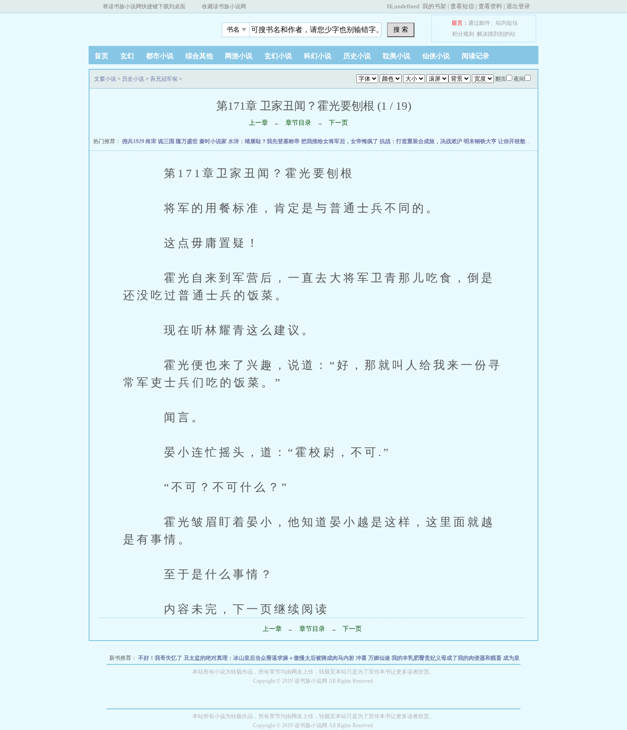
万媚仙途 (380, 658)
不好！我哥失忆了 (161, 658)
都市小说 (160, 56)
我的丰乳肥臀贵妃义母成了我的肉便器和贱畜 (447, 658)
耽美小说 (396, 56)
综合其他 (199, 56)
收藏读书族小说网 (224, 6)
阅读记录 (475, 56)
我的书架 (434, 6)
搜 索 (400, 29)
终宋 (152, 141)
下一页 (338, 122)
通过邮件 (479, 23)
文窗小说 (146, 27)
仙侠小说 (436, 56)
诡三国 (167, 141)
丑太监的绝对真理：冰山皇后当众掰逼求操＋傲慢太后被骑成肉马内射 (270, 658)
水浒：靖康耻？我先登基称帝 (264, 141)
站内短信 (507, 23)
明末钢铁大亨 (481, 141)
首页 (101, 56)
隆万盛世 (187, 141)
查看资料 (490, 6)
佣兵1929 (134, 141)
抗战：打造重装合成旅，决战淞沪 (422, 141)
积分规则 (463, 34)
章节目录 (298, 122)
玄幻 (127, 56)
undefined (407, 6)
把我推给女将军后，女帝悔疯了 (340, 141)
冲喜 (362, 658)
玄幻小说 (278, 56)
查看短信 (462, 6)
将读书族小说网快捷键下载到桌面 (144, 6)
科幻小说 (317, 56)
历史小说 (357, 56)
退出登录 (518, 6)
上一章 (258, 122)
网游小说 (238, 56)
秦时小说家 (213, 141)
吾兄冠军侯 (164, 79)
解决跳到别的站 (496, 34)
